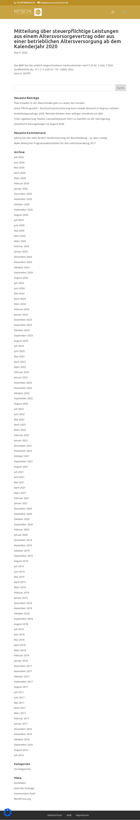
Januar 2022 (21, 440)
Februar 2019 (21, 592)
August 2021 (21, 466)
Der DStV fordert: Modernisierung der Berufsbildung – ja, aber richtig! (67, 138)
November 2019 (23, 545)
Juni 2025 (19, 225)
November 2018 (23, 608)
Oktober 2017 (22, 676)
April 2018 (20, 645)
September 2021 (23, 461)
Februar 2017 (21, 718)
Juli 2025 (19, 220)
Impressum (82, 815)
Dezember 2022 (23, 382)
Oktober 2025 (22, 204)
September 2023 (23, 335)
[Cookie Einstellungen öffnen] (7, 815)
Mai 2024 (19, 293)
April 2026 (20, 172)
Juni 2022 (19, 414)
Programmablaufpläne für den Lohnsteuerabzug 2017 (65, 143)
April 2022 (20, 424)
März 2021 (20, 492)
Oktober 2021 (22, 456)
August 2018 (21, 624)
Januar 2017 (21, 723)
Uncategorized (22, 769)
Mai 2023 (19, 356)
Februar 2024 (21, 309)
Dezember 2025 (23, 193)
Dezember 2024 (23, 256)
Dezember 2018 (23, 603)
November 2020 (23, 513)
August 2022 (21, 403)
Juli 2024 (19, 283)
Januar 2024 (21, 314)
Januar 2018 (21, 660)
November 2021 (23, 450)
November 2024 (23, 262)
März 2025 (20, 241)
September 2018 (23, 618)
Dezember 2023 (23, 319)
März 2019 (20, 587)
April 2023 (20, 361)
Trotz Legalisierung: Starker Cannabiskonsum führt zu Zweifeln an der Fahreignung (62, 118)
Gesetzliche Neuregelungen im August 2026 (39, 124)
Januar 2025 (21, 251)
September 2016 (23, 744)
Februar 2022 (21, 435)
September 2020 (23, 524)
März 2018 (20, 650)
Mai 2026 (19, 167)
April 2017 (20, 707)
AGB (69, 815)
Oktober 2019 (22, 550)
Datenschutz (54, 815)
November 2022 (23, 388)
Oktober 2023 (22, 330)
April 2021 (20, 487)
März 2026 (20, 178)
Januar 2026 (21, 188)
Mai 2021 (19, 482)
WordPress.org (22, 798)
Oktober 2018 (22, 613)
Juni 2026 (19, 162)
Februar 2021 (21, 498)
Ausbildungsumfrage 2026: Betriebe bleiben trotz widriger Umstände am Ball (58, 113)
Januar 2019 (21, 597)
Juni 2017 (19, 697)
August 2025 (21, 214)
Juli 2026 (19, 157)
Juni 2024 (19, 288)
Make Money (21, 143)
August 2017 (21, 687)
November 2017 (23, 671)
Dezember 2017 (23, 666)
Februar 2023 (21, 372)
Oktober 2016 (22, 739)
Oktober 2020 (22, 519)
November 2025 (23, 199)
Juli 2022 (19, 409)
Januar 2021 (21, 503)
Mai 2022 (19, 419)
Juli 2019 (19, 566)
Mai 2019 (19, 576)
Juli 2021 (19, 472)
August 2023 (21, 340)
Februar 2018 (21, 655)
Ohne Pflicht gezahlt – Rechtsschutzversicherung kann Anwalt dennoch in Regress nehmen (66, 108)
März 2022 (20, 429)
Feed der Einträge (24, 788)
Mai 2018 (19, 639)
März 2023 (20, 367)
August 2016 (21, 750)
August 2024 (21, 277)
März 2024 (20, 304)
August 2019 (21, 561)
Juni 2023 (19, 351)
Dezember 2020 (23, 508)
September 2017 (23, 681)
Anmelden (20, 783)
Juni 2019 (19, 571)
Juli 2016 (19, 755)
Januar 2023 (21, 377)
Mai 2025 (19, 230)
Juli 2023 (19, 345)
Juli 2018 (19, 629)
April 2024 (20, 298)
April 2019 (20, 582)
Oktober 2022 (22, 393)
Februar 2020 (21, 529)
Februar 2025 (21, 246)
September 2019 (23, 555)
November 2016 (23, 734)
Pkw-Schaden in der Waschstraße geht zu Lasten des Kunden (49, 103)
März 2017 (20, 713)
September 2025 (23, 209)
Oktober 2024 (22, 267)
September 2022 (23, 398)
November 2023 (23, 325)
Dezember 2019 (23, 540)
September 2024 (23, 272)
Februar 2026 (21, 183)
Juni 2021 (19, 477)
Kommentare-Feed (24, 793)
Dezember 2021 (23, 445)
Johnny (18, 138)
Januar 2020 (21, 534)
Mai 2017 (19, 702)
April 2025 (20, 235)
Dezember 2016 (23, 729)
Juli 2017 (19, 692)
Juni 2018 (19, 634)
